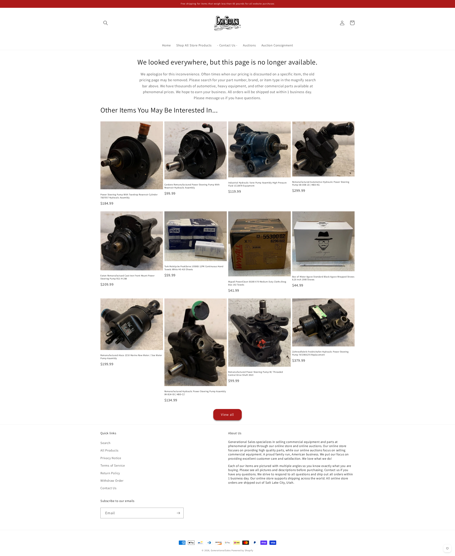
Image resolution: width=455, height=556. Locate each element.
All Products (109, 450)
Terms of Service (112, 465)
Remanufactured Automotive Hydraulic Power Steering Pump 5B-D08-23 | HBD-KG (320, 183)
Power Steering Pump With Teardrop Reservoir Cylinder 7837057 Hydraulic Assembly (128, 196)
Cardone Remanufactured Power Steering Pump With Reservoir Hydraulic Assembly (192, 186)
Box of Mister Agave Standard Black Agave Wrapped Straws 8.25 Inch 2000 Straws (323, 278)
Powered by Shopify (242, 550)
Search (105, 443)
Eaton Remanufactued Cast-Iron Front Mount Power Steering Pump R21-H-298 (127, 277)
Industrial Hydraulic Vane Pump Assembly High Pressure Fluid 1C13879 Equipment (257, 184)
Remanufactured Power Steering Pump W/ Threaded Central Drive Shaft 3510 (255, 373)
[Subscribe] (178, 513)
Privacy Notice (110, 458)
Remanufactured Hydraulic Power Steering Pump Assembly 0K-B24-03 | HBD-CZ (195, 393)
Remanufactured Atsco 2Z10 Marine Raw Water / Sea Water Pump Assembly (131, 357)
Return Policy (110, 473)
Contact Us (108, 488)
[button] (105, 23)
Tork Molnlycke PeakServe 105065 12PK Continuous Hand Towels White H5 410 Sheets (193, 268)
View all (227, 414)
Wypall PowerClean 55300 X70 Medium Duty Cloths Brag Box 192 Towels (257, 283)
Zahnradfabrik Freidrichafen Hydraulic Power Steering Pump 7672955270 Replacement (320, 353)
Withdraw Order (112, 480)
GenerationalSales (221, 550)
